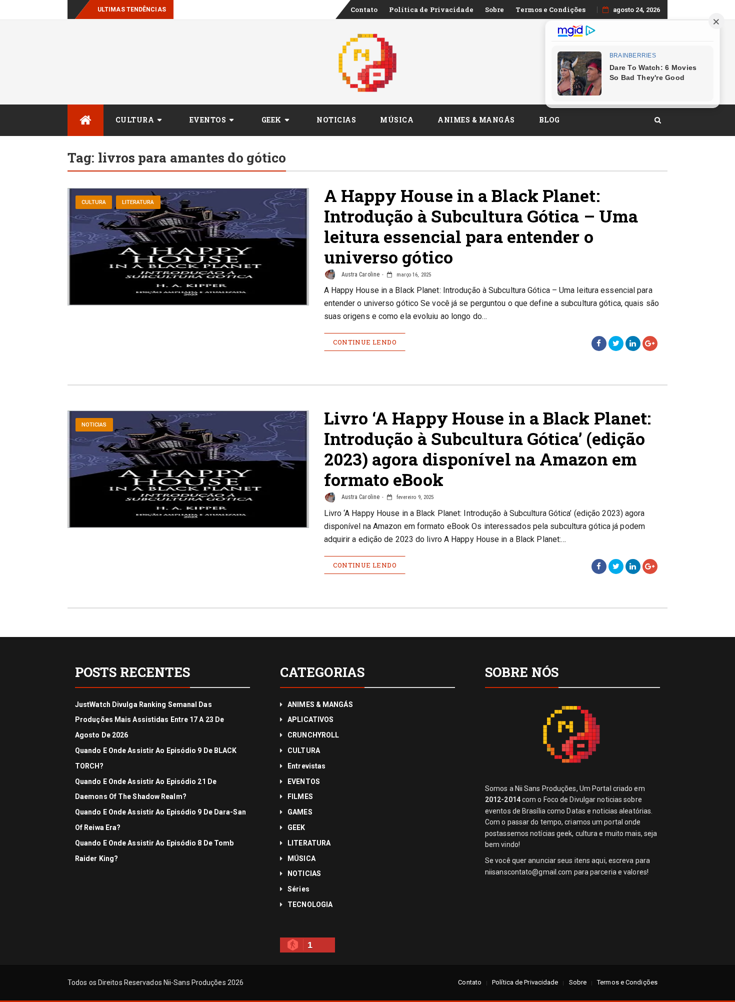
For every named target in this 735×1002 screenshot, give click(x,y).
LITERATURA (138, 202)
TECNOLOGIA (310, 904)
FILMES (300, 796)
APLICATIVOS (311, 720)
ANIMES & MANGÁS (476, 119)
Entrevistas (307, 766)
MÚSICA (397, 119)
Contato (364, 9)
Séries (299, 889)
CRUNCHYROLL (313, 735)
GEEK (272, 119)
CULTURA (135, 119)
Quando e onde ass (207, 9)
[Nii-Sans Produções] (86, 120)
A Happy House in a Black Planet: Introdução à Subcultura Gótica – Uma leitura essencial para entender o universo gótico (481, 226)
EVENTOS (208, 119)
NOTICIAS (336, 119)
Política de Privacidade (431, 9)
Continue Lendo (365, 342)
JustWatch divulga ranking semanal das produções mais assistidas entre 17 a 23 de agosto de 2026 (149, 720)
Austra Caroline (360, 274)
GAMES (300, 812)
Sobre (494, 9)
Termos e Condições (551, 9)
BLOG (549, 119)
